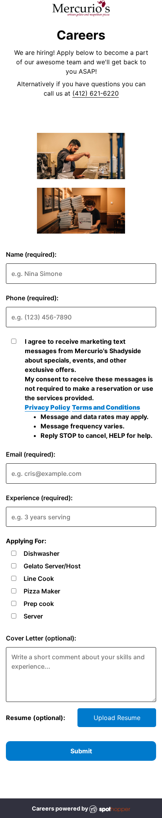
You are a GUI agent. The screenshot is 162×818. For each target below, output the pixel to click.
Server (33, 616)
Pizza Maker (42, 591)
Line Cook (39, 578)
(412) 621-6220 (95, 93)
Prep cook (39, 604)
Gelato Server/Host (52, 566)
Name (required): (31, 254)
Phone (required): (32, 298)
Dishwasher (41, 553)
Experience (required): (39, 498)
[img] (81, 156)
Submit (81, 751)
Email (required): (30, 454)
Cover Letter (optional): (41, 638)
